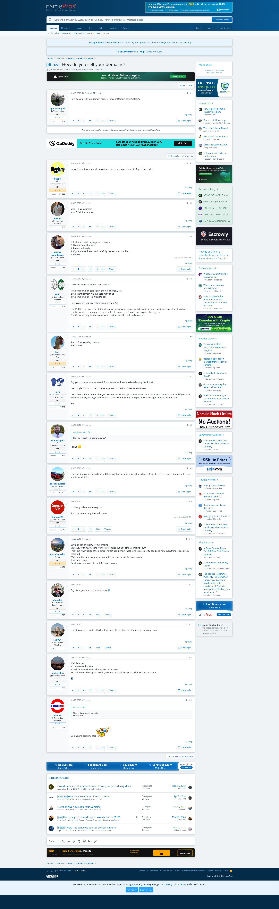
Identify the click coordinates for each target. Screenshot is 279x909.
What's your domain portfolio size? (213, 287)
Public (149, 51)
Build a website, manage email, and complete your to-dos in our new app (139, 42)
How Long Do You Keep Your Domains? (79, 806)
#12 (190, 584)
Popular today (52, 33)
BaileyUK (182, 799)
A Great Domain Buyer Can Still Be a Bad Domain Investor (216, 398)
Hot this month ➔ (208, 479)
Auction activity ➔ (208, 189)
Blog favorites (206, 542)
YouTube (210, 72)
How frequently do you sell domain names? (91, 827)
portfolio (114, 820)
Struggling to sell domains (216, 516)
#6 (191, 336)
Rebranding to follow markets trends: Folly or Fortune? (215, 361)
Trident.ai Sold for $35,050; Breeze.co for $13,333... (214, 347)
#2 (191, 163)
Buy (90, 27)
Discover (65, 27)
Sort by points (186, 156)
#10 (190, 501)
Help (226, 870)
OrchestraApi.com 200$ (215, 144)
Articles (219, 72)
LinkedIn (221, 70)
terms (183, 884)
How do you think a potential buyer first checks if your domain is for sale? (213, 255)
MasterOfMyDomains (222, 123)
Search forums (102, 33)
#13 (190, 624)
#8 (191, 425)
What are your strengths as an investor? (215, 275)
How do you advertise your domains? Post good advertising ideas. (94, 786)
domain (82, 69)
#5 (191, 279)
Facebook (208, 70)
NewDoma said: (80, 432)
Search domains (222, 19)
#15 (190, 700)
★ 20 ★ (57, 190)
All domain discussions (83, 33)
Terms (210, 870)
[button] (72, 28)
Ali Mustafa (62, 820)
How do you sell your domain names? (89, 796)
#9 (191, 468)
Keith (217, 131)
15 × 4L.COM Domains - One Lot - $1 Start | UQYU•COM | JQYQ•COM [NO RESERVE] (216, 220)
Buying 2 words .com (214, 485)
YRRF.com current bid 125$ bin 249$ (216, 214)
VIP (57, 114)
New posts (66, 33)
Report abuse (166, 870)
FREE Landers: (124, 51)
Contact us (143, 870)
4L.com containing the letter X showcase (214, 386)
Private (158, 51)
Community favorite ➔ (211, 434)
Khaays (214, 147)
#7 (191, 376)
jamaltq (60, 799)
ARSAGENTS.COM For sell (216, 136)
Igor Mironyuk (55, 69)
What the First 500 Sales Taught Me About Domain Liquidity (216, 443)
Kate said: (77, 707)
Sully (216, 449)
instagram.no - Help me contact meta (215, 154)
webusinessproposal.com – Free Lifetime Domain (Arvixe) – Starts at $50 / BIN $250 (216, 201)
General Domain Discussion (89, 789)
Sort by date (173, 156)
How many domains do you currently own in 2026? (91, 817)
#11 (190, 539)
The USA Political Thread (215, 128)
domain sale (106, 830)
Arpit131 (60, 830)
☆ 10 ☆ (57, 118)
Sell (100, 27)
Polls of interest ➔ (208, 268)
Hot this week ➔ (207, 338)
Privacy (218, 870)
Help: (142, 51)
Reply (189, 114)
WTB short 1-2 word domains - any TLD (213, 495)
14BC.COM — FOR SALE (215, 208)
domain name (93, 69)
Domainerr (181, 809)
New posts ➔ (205, 103)
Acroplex (216, 595)
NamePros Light (64, 870)
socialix (60, 809)
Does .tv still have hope (215, 120)
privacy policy (172, 884)
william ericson (180, 830)
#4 (191, 236)
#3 (191, 203)
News (79, 27)
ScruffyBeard (218, 159)
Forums (53, 27)
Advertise (154, 870)
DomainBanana (223, 568)
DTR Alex (216, 139)
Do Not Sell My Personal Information (190, 870)
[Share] (187, 93)
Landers (113, 27)
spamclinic (61, 789)
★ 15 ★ (57, 611)
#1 (191, 93)
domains (106, 820)
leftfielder (182, 788)
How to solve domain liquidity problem (214, 110)
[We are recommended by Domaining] (52, 877)
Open (135, 51)
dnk (214, 114)
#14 (190, 657)
